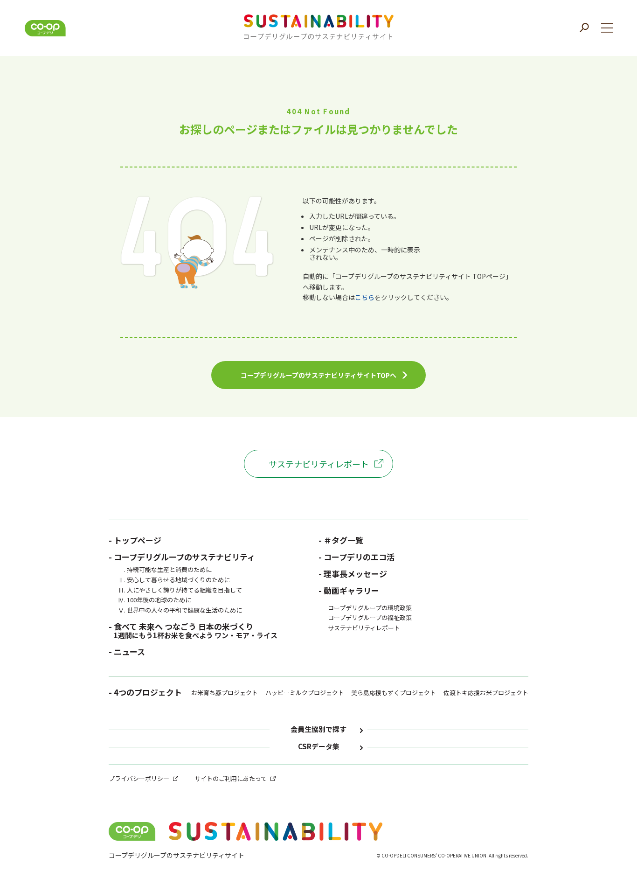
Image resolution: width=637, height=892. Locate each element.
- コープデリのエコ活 (356, 557)
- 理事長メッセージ (352, 573)
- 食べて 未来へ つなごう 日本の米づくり (193, 630)
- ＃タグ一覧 (340, 540)
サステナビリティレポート (319, 464)
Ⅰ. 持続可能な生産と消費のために (165, 569)
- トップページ (135, 540)
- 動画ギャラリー (348, 590)
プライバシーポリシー (139, 778)
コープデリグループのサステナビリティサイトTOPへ (318, 375)
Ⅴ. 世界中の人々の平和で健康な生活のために (180, 610)
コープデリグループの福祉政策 (370, 617)
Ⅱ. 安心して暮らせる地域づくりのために (174, 579)
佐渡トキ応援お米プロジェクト (485, 692)
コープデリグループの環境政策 (370, 607)
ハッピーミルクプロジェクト (304, 692)
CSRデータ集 (318, 747)
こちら (364, 297)
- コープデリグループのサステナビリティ (182, 557)
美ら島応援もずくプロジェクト (393, 692)
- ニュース (127, 651)
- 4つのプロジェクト (145, 693)
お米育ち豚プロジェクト (224, 692)
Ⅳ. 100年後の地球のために (154, 599)
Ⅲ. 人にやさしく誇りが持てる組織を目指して (180, 589)
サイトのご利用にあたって (230, 778)
